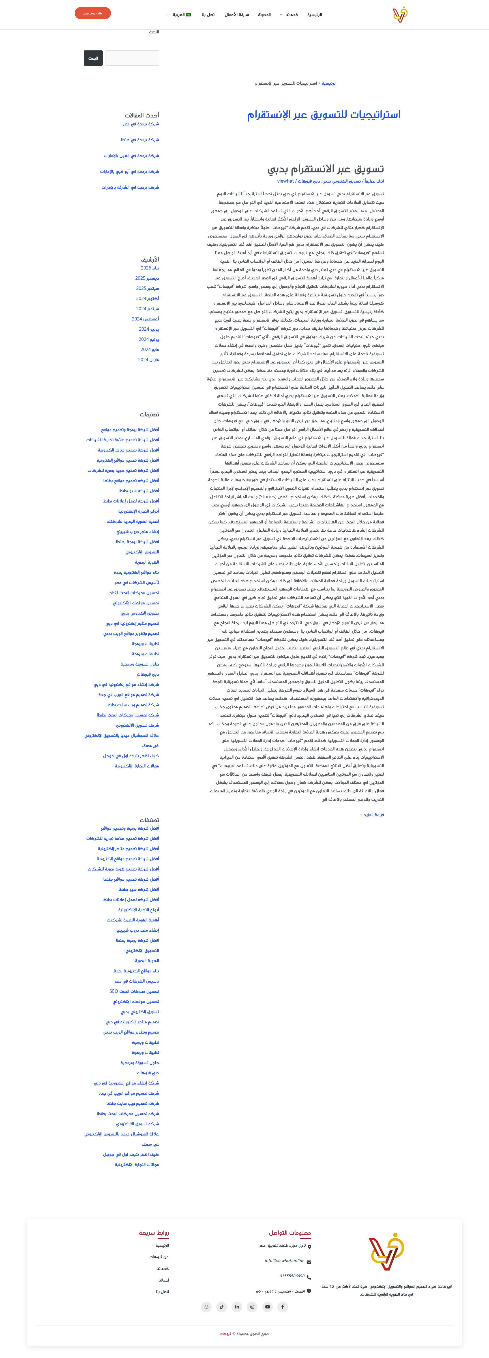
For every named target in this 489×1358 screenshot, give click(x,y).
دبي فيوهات (309, 181)
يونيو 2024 (149, 339)
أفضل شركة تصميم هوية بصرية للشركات (123, 470)
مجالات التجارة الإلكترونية (137, 766)
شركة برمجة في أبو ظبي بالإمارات (129, 171)
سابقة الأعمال (237, 14)
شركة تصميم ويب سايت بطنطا (132, 705)
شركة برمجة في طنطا (140, 139)
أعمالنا (163, 1280)
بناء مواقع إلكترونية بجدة (136, 572)
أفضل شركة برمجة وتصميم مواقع (130, 429)
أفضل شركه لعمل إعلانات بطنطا (130, 501)
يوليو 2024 (149, 329)
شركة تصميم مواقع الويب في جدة (128, 694)
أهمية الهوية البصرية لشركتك (133, 521)
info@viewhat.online (284, 1260)
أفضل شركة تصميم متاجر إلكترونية (128, 450)
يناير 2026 (150, 268)
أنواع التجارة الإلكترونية (138, 511)
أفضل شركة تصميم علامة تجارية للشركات (122, 440)
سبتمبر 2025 (147, 288)
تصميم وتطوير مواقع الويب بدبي (131, 633)
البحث (154, 32)
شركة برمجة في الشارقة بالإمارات (130, 187)
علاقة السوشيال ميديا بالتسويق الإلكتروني (121, 735)
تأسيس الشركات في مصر (137, 582)
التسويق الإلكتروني (142, 552)
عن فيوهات (159, 1256)
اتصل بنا (209, 14)
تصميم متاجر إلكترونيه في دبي (132, 623)
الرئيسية (314, 14)
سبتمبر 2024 (147, 308)
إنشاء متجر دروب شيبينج (138, 531)
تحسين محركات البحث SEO (134, 592)
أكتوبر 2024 (147, 298)
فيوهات (225, 1333)
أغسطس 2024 (145, 319)
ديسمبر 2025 (147, 278)
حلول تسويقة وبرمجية (140, 664)
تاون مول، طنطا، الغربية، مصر (282, 1245)
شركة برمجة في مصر (141, 124)
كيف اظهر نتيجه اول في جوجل (131, 755)
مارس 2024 (148, 359)
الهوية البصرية (147, 562)
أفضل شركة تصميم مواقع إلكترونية (128, 460)
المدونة (264, 14)
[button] (93, 13)
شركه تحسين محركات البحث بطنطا (128, 715)
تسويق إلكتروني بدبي (341, 181)
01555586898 (292, 1275)
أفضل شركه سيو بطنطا (139, 490)
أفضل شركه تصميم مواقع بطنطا (131, 480)
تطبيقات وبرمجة (145, 643)
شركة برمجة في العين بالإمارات (131, 155)
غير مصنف (150, 745)
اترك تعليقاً (374, 181)
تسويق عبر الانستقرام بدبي (325, 168)
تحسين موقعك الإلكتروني (136, 603)
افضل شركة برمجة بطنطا (137, 541)
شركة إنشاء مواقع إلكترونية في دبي (126, 684)
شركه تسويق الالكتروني (137, 725)
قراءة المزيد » (372, 814)
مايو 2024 (150, 349)
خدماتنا (162, 1268)
